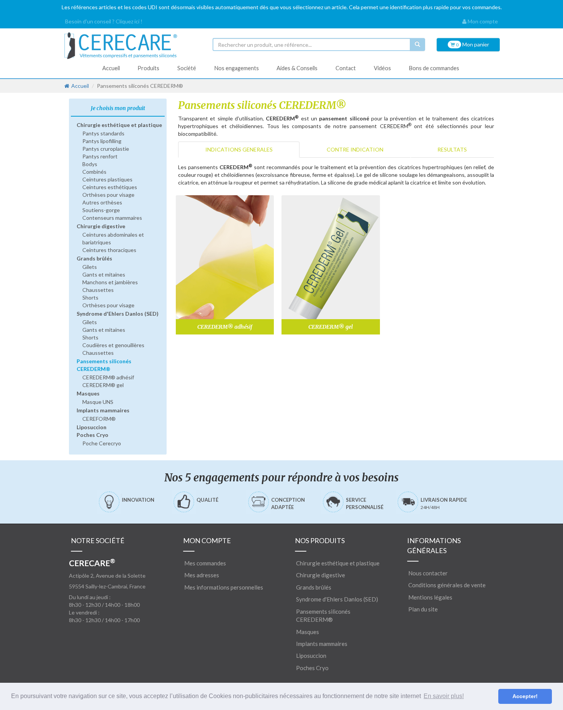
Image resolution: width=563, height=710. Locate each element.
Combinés (94, 171)
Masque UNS (97, 402)
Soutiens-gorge (101, 210)
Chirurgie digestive (101, 226)
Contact (346, 68)
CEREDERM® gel (103, 385)
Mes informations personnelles (223, 587)
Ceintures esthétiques (109, 187)
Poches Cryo (92, 435)
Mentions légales (430, 597)
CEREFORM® (99, 418)
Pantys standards (103, 133)
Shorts (90, 297)
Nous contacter (428, 573)
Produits (148, 68)
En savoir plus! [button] (444, 696)
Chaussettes (98, 290)
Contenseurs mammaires (112, 217)
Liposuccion (91, 427)
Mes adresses (201, 575)
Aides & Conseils (297, 68)
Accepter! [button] (525, 696)
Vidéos (382, 68)
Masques (88, 393)
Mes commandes (205, 563)
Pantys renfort (100, 156)
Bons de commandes (434, 68)
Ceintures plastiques (107, 179)
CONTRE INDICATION (355, 149)
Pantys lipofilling (101, 141)
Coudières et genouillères (113, 345)
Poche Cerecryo (101, 443)
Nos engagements (236, 68)
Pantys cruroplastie (105, 148)
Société (186, 68)
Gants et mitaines (103, 274)
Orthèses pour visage (108, 194)
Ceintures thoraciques (109, 250)
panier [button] (472, 44)
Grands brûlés (94, 258)
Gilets (89, 267)
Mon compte (482, 21)
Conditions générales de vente (447, 585)
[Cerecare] (132, 45)
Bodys (89, 164)
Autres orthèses (102, 202)
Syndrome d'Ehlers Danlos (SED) (118, 313)
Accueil (111, 68)
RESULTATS (452, 149)
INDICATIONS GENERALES (239, 149)
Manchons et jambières (110, 282)
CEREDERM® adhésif (108, 377)
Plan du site (423, 609)
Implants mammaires (103, 410)
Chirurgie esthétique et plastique (119, 125)
